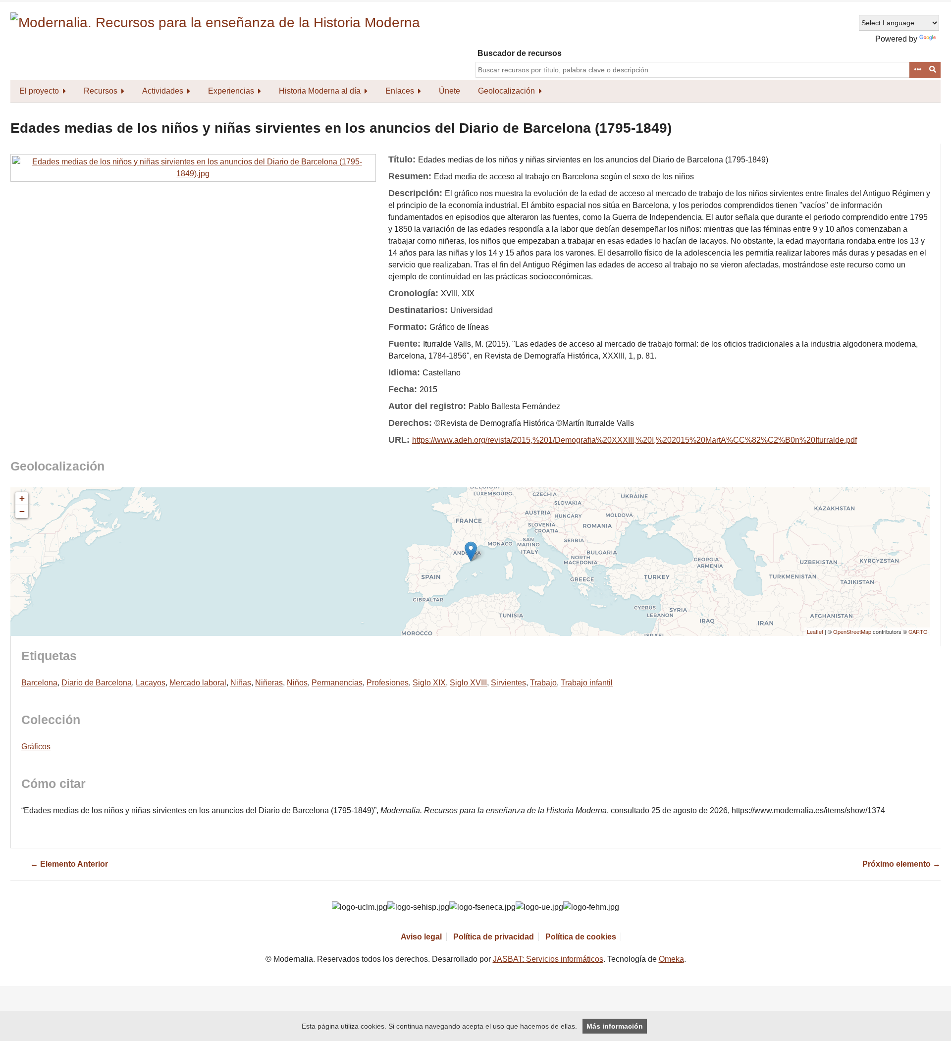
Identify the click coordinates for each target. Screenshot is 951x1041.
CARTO (918, 631)
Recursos (100, 91)
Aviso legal (421, 937)
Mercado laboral (197, 682)
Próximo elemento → (901, 864)
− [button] (22, 511)
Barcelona (39, 682)
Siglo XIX (429, 682)
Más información (614, 1026)
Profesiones (388, 682)
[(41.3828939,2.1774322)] (471, 551)
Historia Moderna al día (320, 91)
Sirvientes (508, 682)
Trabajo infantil (587, 682)
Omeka (671, 959)
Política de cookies (580, 937)
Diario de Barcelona (96, 682)
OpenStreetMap (852, 631)
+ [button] (22, 498)
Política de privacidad (493, 937)
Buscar (933, 70)
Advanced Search (917, 70)
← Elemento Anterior (69, 864)
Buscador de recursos (519, 53)
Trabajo (543, 682)
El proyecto (39, 91)
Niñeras (269, 682)
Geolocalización (506, 91)
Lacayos (150, 682)
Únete (449, 91)
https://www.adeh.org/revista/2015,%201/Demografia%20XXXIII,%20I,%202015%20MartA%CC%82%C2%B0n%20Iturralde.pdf (634, 440)
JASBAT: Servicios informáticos (548, 959)
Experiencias (231, 91)
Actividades (162, 91)
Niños (297, 682)
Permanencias (337, 682)
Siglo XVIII (468, 682)
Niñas (240, 682)
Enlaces (399, 91)
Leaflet (815, 631)
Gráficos (36, 746)
